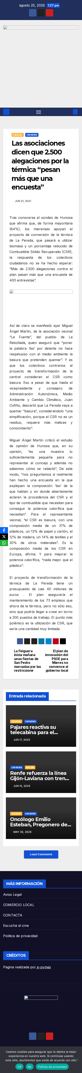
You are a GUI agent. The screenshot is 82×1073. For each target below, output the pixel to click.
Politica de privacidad (20, 936)
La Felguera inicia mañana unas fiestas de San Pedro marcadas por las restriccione (27, 660)
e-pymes (43, 967)
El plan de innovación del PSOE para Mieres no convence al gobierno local (56, 660)
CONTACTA (12, 915)
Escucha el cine (16, 925)
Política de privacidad (52, 1066)
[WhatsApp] (4, 543)
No (30, 1066)
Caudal (17, 135)
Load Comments (41, 854)
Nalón (30, 767)
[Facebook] (4, 530)
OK (19, 1066)
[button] (69, 112)
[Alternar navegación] (38, 112)
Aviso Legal (12, 894)
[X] (4, 536)
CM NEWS (31, 135)
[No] (77, 1060)
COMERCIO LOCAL (18, 905)
